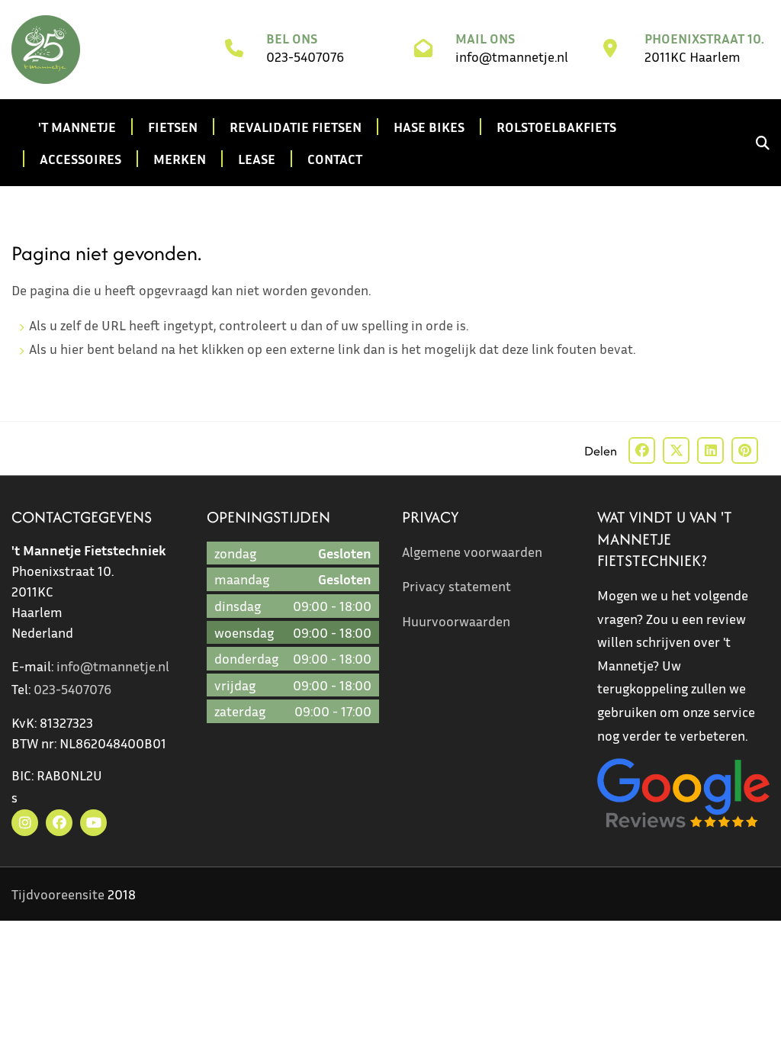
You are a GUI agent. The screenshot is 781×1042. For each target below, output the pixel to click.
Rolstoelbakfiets (556, 126)
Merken (179, 158)
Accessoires (80, 158)
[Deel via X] (676, 450)
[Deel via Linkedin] (710, 450)
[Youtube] (93, 822)
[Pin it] (744, 450)
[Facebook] (59, 822)
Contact (334, 158)
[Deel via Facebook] (641, 450)
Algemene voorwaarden (472, 551)
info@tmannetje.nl (511, 56)
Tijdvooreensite (57, 894)
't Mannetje (77, 126)
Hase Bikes (429, 126)
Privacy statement (456, 585)
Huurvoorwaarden (456, 621)
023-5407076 (305, 56)
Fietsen (173, 126)
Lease (256, 158)
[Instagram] (24, 822)
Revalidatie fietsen (296, 126)
